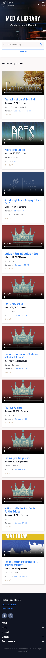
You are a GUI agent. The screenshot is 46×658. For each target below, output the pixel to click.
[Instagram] (10, 615)
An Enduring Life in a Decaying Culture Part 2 (23, 201)
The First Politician (13, 407)
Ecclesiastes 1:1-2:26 (22, 111)
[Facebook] (4, 615)
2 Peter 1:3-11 (19, 211)
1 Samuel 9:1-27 (20, 469)
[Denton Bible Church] (7, 4)
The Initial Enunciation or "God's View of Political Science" (22, 355)
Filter (22, 52)
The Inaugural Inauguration (17, 458)
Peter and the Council (15, 149)
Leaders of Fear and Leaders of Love (21, 253)
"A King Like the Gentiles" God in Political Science (20, 509)
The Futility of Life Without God (20, 99)
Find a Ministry (8, 641)
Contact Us (7, 609)
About (4, 622)
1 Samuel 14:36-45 (21, 265)
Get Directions (9, 604)
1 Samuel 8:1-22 (20, 523)
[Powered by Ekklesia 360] (27, 651)
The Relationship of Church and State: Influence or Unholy (22, 563)
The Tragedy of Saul (14, 304)
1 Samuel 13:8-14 (20, 315)
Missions (5, 636)
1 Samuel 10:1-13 (20, 419)
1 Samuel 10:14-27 (21, 369)
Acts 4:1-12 (18, 161)
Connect (5, 632)
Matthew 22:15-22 (21, 576)
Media (4, 627)
